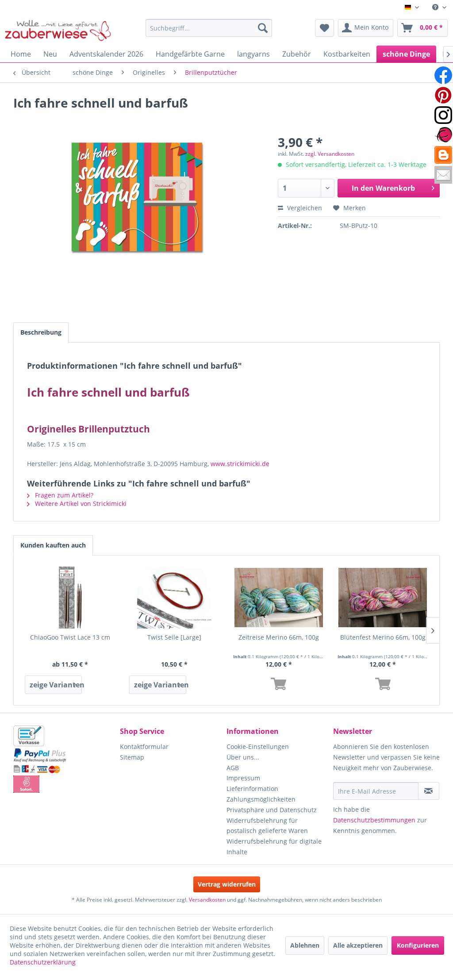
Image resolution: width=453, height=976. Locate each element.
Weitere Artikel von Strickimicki (80, 503)
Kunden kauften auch (53, 545)
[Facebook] (443, 75)
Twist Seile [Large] (174, 637)
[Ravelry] (443, 135)
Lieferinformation (252, 788)
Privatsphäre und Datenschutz (271, 810)
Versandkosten (207, 899)
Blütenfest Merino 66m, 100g (383, 637)
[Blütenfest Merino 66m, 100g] (383, 598)
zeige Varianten (56, 685)
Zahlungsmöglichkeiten (261, 799)
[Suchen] (262, 28)
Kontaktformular (144, 746)
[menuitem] (439, 7)
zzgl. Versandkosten (329, 154)
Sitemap (132, 757)
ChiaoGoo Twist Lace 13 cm (70, 637)
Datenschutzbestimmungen (374, 820)
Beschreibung (40, 332)
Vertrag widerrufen (227, 884)
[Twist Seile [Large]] (174, 598)
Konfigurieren (418, 945)
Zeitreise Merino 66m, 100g (278, 637)
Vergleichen (303, 208)
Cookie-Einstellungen (257, 746)
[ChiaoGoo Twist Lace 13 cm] (70, 598)
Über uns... (242, 757)
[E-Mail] (443, 175)
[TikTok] (443, 155)
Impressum (243, 778)
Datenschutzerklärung (43, 962)
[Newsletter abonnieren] (428, 791)
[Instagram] (443, 115)
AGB (232, 768)
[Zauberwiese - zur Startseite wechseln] (57, 30)
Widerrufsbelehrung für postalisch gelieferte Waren (267, 825)
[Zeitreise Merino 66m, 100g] (278, 598)
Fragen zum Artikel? (63, 495)
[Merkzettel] (324, 28)
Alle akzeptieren (358, 945)
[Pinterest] (443, 95)
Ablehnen (304, 945)
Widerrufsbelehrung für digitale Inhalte (274, 846)
